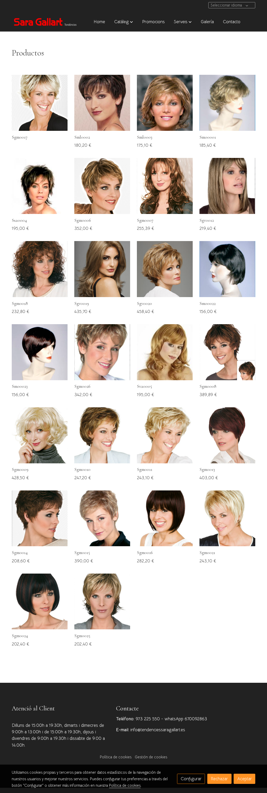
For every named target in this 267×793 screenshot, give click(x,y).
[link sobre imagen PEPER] (165, 352)
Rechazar (219, 779)
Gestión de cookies (151, 757)
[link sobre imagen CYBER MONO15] (227, 435)
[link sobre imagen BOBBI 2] (102, 269)
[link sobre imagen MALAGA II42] (40, 518)
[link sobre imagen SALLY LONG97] (40, 435)
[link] (45, 21)
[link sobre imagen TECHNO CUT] (165, 518)
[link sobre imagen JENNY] (40, 269)
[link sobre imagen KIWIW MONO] (102, 352)
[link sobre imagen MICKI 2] (165, 269)
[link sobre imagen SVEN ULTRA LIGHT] (102, 518)
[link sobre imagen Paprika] (165, 103)
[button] (123, 21)
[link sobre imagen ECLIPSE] (102, 103)
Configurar (191, 779)
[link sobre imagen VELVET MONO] (227, 352)
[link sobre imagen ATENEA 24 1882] (227, 103)
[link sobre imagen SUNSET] (227, 186)
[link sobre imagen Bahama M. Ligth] (102, 186)
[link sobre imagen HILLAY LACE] (102, 435)
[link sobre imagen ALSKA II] (40, 103)
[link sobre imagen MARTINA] (40, 186)
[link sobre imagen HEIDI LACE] (227, 518)
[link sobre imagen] (40, 602)
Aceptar (244, 779)
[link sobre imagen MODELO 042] (40, 352)
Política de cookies (115, 757)
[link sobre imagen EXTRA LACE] (165, 435)
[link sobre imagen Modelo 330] (227, 269)
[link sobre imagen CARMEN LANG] (165, 186)
